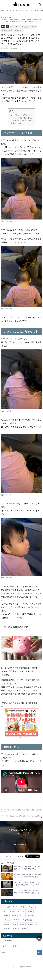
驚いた (7, 928)
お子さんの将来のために (23, 120)
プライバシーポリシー (11, 946)
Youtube (15, 27)
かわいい (34, 907)
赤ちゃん (20, 30)
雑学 (2, 10)
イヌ (22, 915)
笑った (31, 915)
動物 (3, 26)
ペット (22, 911)
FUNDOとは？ (8, 940)
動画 (13, 911)
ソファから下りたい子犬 (20, 115)
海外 (6, 915)
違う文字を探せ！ (20, 928)
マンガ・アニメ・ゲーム (20, 10)
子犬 (5, 30)
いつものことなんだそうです (22, 118)
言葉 (22, 924)
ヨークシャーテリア (29, 27)
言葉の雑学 (28, 920)
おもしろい (33, 924)
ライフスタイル (34, 10)
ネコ (24, 907)
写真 (30, 911)
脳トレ (7, 924)
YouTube (9, 221)
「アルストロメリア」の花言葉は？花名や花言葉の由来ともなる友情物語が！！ (21, 811)
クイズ (7, 907)
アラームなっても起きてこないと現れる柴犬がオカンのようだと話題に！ (22, 815)
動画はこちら (16, 123)
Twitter (18, 920)
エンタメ (8, 10)
